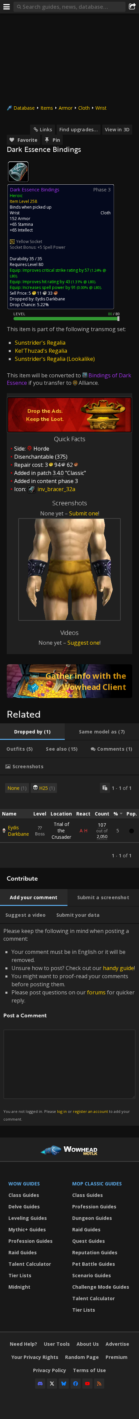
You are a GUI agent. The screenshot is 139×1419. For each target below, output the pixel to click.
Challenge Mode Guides (100, 1287)
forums (96, 992)
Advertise (117, 1344)
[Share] (132, 7)
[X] (52, 1383)
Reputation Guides (94, 1252)
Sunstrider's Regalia (40, 342)
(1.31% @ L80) (82, 281)
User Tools (57, 1344)
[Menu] (6, 7)
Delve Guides (24, 1206)
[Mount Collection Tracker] (69, 681)
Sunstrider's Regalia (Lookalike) (55, 359)
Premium (117, 1357)
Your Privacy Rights (34, 1357)
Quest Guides (88, 1241)
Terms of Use (89, 1370)
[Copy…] (105, 788)
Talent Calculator (29, 1264)
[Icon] (18, 171)
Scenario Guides (91, 1275)
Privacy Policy (49, 1370)
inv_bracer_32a (55, 489)
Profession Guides (30, 1241)
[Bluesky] (64, 1383)
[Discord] (40, 1383)
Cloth (84, 108)
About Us (88, 1344)
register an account (90, 1111)
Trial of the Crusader (61, 830)
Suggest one (83, 642)
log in (62, 1111)
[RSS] (99, 1383)
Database (24, 108)
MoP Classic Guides (97, 1183)
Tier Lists (19, 1275)
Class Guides (23, 1195)
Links (46, 129)
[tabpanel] (69, 821)
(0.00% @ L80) (88, 287)
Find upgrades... (78, 129)
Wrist (101, 108)
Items (46, 108)
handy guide (118, 968)
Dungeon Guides (92, 1218)
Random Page (82, 1357)
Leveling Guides (27, 1218)
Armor (66, 108)
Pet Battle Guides (93, 1264)
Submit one (83, 513)
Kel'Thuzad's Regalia (41, 350)
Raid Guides (22, 1252)
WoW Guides (24, 1183)
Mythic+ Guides (27, 1229)
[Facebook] (76, 1383)
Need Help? (23, 1344)
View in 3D (117, 129)
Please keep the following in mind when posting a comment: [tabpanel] (69, 1024)
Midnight (19, 1287)
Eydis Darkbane (18, 830)
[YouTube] (87, 1383)
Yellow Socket (29, 241)
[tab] (32, 731)
